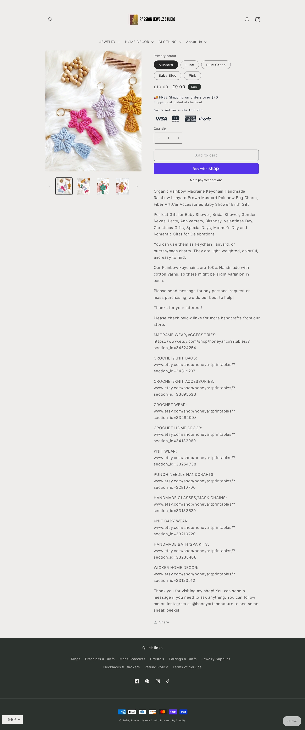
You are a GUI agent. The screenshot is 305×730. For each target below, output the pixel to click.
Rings (75, 659)
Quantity (160, 128)
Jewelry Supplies (215, 659)
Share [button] (164, 622)
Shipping (160, 102)
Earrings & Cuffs (183, 659)
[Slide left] (49, 186)
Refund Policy (156, 667)
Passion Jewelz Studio (145, 720)
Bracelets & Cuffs (100, 659)
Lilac (189, 65)
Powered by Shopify (173, 720)
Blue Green (216, 65)
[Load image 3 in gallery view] (102, 186)
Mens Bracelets (132, 659)
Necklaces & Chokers (121, 667)
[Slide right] (137, 186)
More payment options (206, 180)
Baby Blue (167, 75)
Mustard (166, 65)
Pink (192, 75)
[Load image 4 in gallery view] (122, 186)
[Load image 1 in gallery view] (63, 186)
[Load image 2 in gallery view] (83, 186)
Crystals (157, 659)
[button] (50, 19)
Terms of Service (187, 667)
